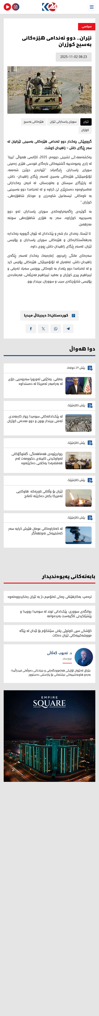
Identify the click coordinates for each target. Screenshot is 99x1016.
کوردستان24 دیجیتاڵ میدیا (46, 315)
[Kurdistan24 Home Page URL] (49, 7)
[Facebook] (31, 328)
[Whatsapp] (55, 328)
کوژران (85, 130)
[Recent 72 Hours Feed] (15, 7)
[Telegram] (68, 328)
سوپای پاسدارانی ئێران (63, 122)
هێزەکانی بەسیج (34, 122)
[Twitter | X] (43, 328)
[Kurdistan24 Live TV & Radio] (7, 7)
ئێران (86, 122)
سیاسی (87, 26)
